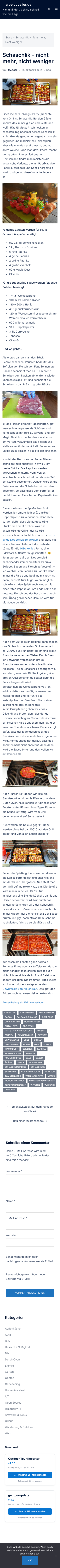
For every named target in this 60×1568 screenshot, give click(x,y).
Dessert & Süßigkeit (17, 1347)
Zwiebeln (49, 1085)
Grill (26, 1040)
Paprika (41, 1049)
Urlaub (9, 1421)
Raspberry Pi (13, 1408)
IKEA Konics (27, 548)
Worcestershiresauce (42, 1080)
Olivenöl (27, 1049)
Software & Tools (16, 1415)
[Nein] (56, 1555)
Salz (28, 1058)
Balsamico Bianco (27, 1017)
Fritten (9, 1035)
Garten (9, 1371)
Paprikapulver (13, 1053)
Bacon (8, 1017)
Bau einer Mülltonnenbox (28, 1120)
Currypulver (12, 1021)
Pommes (30, 1053)
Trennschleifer (34, 1076)
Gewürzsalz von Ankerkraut (19, 988)
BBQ (48, 70)
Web (7, 1433)
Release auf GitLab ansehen (30, 1481)
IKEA (36, 1044)
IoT (7, 1396)
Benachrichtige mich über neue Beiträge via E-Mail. (25, 1277)
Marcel (13, 70)
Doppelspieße (32, 1021)
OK (30, 1560)
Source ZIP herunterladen (30, 1511)
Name (10, 1201)
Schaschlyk (38, 1067)
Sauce (20, 1062)
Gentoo (9, 1377)
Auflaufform (46, 1012)
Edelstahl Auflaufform (18, 1030)
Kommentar (14, 1171)
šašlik (39, 1058)
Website (11, 1235)
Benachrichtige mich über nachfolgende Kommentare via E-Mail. (30, 1259)
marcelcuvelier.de (17, 5)
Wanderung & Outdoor (19, 1427)
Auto (8, 1334)
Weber (51, 1076)
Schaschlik (35, 1062)
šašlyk (9, 1062)
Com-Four (47, 1017)
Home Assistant (15, 1390)
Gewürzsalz (12, 1040)
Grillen (38, 1040)
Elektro (9, 1365)
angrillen (10, 1012)
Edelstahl (29, 1026)
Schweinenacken (30, 1071)
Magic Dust (11, 1049)
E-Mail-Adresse (16, 1218)
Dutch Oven (11, 1026)
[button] (49, 9)
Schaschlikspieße (15, 1067)
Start (9, 37)
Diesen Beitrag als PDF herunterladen (23, 1002)
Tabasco (50, 1071)
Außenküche (12, 1328)
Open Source (13, 1402)
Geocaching (12, 1384)
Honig (26, 1044)
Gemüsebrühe (25, 1035)
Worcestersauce (14, 1080)
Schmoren (10, 1071)
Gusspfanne (11, 1044)
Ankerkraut (27, 1012)
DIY (7, 1353)
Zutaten (35, 1085)
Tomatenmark (13, 1076)
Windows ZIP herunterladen (30, 1475)
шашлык (10, 1089)
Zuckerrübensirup (15, 1085)
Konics (47, 1044)
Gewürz (42, 1035)
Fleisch (41, 1030)
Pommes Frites (13, 1058)
